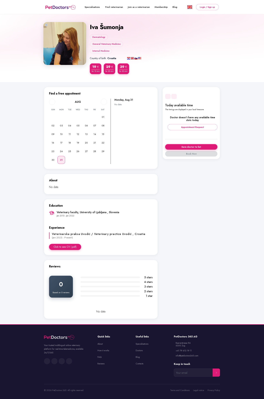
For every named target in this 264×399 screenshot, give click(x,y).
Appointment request (192, 127)
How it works (103, 350)
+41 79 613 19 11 (184, 350)
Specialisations (142, 343)
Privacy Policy (214, 390)
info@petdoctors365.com (187, 355)
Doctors (139, 350)
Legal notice (198, 390)
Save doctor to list (191, 146)
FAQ (99, 357)
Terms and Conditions (180, 390)
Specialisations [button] (92, 7)
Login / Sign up (207, 7)
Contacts (139, 363)
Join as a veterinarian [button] (139, 7)
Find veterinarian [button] (114, 7)
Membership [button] (161, 7)
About (100, 343)
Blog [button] (174, 7)
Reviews (101, 363)
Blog (138, 357)
